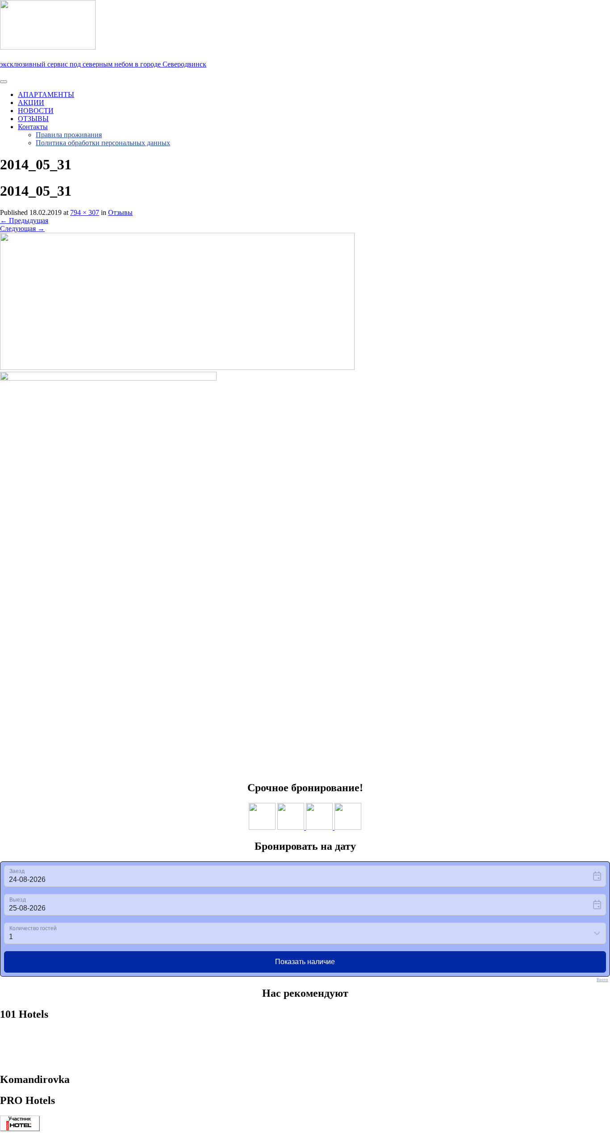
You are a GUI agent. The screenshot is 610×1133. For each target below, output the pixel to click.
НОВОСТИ (36, 110)
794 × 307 (84, 212)
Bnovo (602, 980)
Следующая (22, 228)
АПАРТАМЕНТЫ (46, 94)
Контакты (33, 126)
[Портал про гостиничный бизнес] (20, 1129)
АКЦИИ (31, 102)
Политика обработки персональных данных (103, 143)
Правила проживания (69, 134)
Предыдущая (24, 220)
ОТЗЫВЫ (33, 118)
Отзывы (120, 212)
